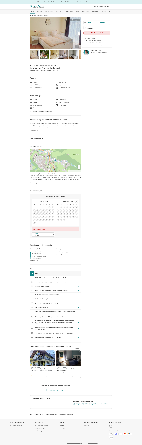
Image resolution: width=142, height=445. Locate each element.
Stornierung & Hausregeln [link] (99, 11)
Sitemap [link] (86, 425)
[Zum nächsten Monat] (76, 201)
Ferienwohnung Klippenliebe (39, 369)
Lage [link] (77, 11)
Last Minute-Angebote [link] (16, 425)
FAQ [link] (110, 11)
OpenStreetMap (72, 170)
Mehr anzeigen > (34, 183)
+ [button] (78, 166)
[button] (68, 20)
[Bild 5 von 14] (73, 55)
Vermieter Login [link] (39, 431)
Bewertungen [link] (69, 11)
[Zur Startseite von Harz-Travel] (37, 6)
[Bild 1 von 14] (34, 55)
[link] (101, 6)
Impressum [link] (62, 428)
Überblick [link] (39, 11)
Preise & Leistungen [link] (40, 428)
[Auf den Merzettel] (53, 352)
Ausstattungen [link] (49, 11)
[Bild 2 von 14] (44, 55)
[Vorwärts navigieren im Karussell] (80, 349)
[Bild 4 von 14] (63, 55)
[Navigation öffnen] (111, 6)
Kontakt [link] (61, 425)
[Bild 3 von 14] (54, 55)
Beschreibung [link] (59, 11)
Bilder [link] (32, 11)
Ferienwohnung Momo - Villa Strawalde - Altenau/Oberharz (68, 369)
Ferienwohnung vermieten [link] (41, 425)
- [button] (78, 168)
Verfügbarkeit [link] (85, 11)
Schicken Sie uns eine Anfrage (99, 52)
